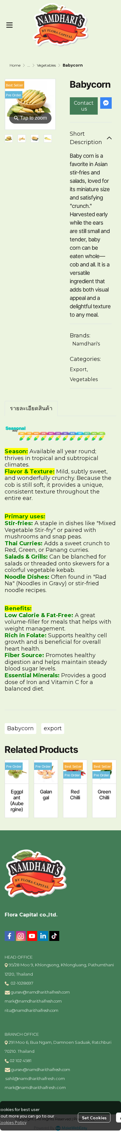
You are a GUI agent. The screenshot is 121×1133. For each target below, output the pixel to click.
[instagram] (21, 936)
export (53, 728)
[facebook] (10, 936)
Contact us (84, 106)
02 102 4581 (20, 1060)
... (28, 65)
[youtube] (32, 936)
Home (15, 65)
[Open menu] (9, 25)
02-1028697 (21, 983)
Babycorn (20, 728)
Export (79, 369)
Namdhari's (86, 344)
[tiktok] (54, 936)
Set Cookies (94, 1117)
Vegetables (46, 65)
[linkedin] (43, 936)
